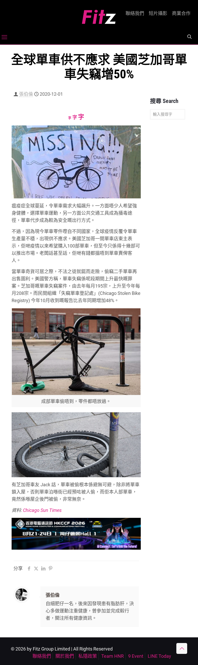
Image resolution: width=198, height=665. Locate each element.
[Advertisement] (167, 204)
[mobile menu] (4, 37)
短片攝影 (158, 13)
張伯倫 (26, 94)
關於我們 (64, 656)
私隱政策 (87, 656)
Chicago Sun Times (42, 510)
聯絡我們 (135, 13)
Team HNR (112, 656)
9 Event (135, 656)
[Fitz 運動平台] (99, 15)
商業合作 (181, 13)
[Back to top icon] (181, 648)
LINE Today (159, 656)
